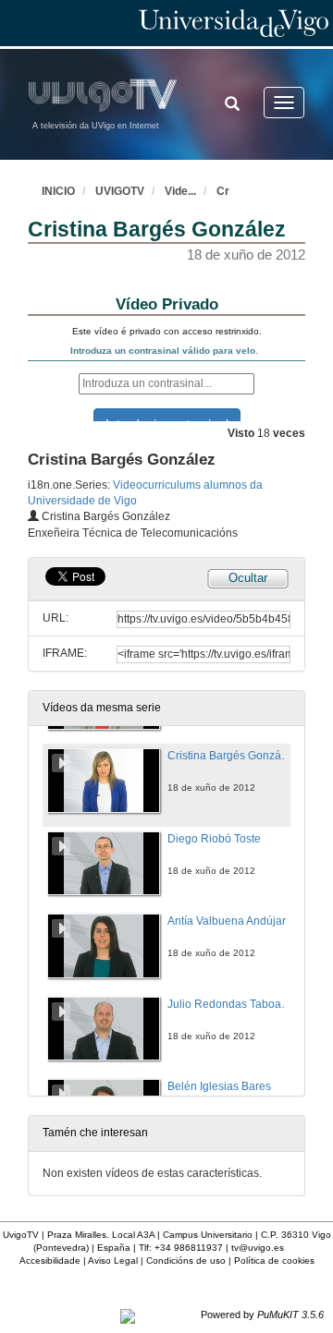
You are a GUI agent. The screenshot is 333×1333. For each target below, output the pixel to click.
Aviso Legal (113, 1260)
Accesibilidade (49, 1260)
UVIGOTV (119, 191)
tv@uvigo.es (257, 1247)
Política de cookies (274, 1260)
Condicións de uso (186, 1260)
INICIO (58, 191)
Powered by (262, 1314)
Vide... (180, 191)
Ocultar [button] (247, 578)
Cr (222, 191)
